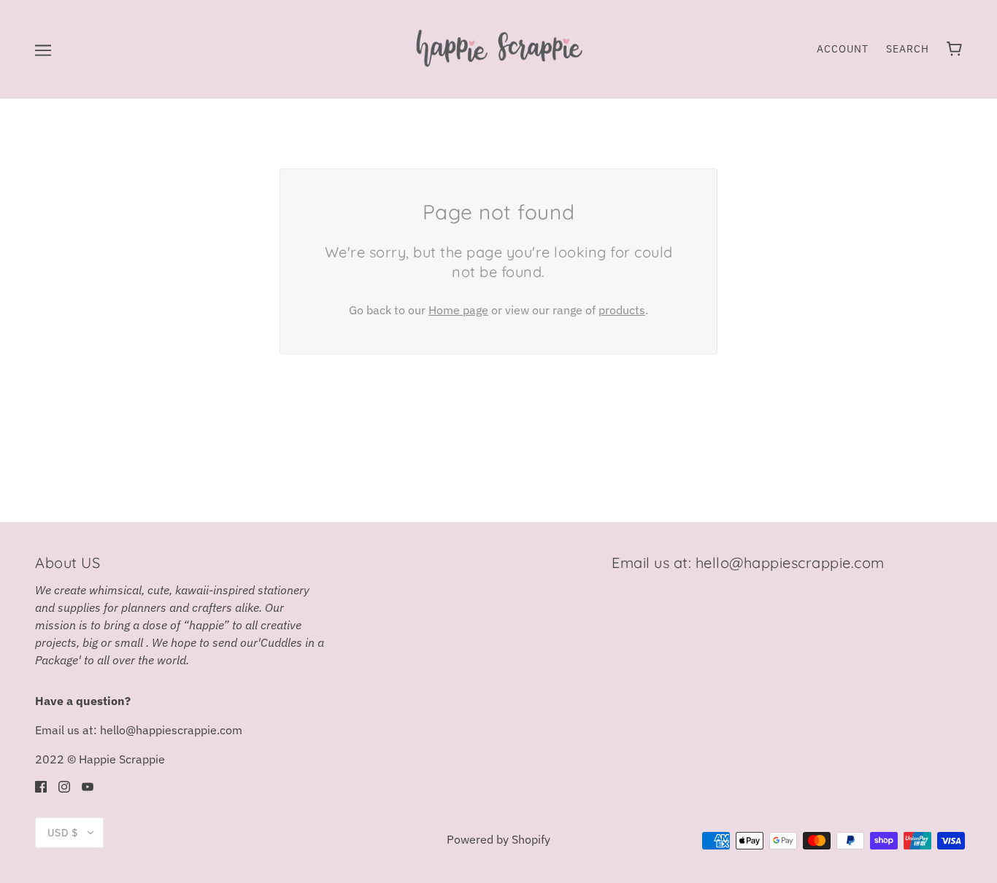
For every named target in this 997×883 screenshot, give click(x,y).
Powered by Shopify (498, 839)
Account (843, 48)
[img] (41, 785)
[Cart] (954, 49)
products (621, 310)
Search (907, 48)
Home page (458, 310)
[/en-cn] (498, 47)
